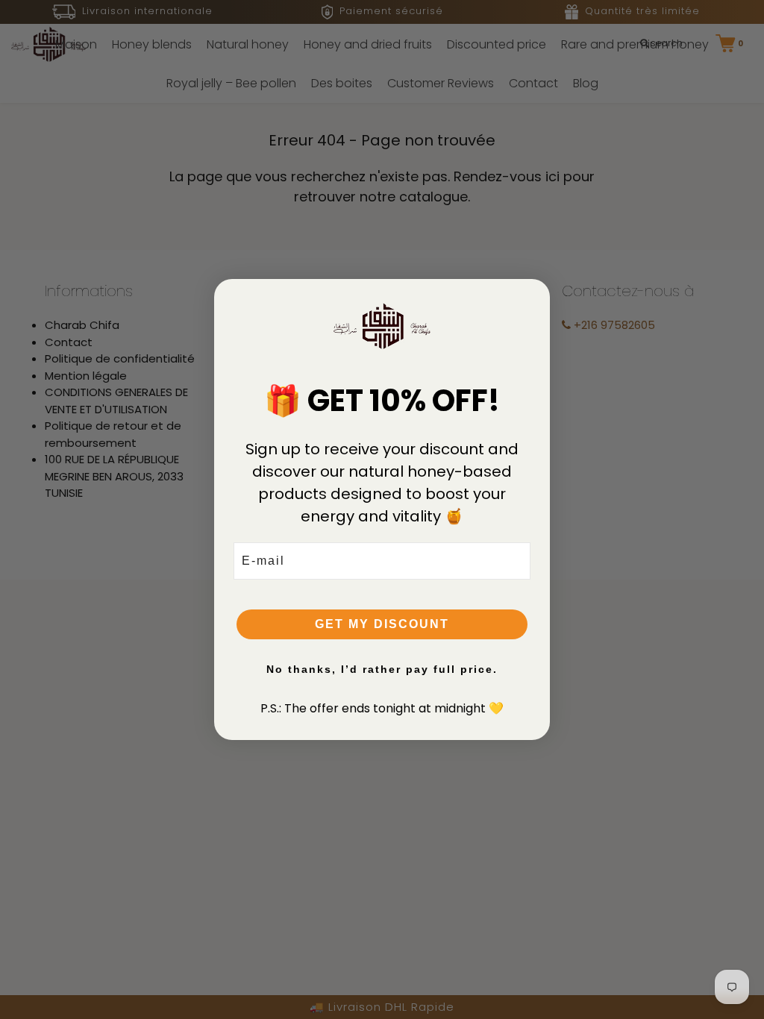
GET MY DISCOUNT (382, 624)
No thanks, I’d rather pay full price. (382, 669)
